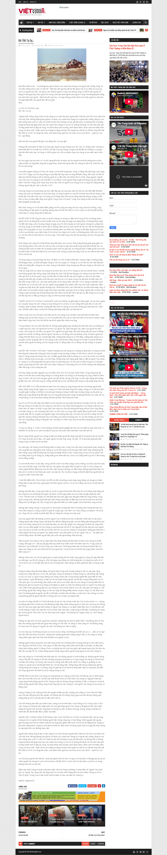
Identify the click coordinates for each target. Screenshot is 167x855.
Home (20, 2)
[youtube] (137, 1)
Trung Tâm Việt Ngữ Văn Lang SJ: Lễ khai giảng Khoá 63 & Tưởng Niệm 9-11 (134, 435)
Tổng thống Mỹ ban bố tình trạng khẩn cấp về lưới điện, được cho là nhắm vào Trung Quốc (128, 408)
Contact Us (33, 2)
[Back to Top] (147, 852)
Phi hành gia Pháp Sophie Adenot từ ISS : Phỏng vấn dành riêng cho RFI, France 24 (128, 389)
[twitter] (144, 1)
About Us (25, 2)
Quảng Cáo (136, 22)
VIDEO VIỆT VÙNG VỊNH (120, 22)
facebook (101, 844)
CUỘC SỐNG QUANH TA (77, 22)
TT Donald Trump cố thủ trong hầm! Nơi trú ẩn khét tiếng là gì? (61, 820)
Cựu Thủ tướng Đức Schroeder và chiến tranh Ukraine (43, 30)
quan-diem (59, 45)
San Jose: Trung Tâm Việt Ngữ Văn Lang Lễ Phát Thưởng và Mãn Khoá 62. (127, 47)
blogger (85, 844)
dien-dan (50, 45)
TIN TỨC (40, 22)
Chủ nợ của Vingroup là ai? (120, 259)
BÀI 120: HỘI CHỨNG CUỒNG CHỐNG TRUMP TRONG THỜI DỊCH (89, 820)
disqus (93, 844)
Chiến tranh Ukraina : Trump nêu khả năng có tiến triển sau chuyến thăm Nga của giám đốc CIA (129, 401)
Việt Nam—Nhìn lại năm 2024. (121, 280)
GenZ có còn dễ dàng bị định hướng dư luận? (126, 254)
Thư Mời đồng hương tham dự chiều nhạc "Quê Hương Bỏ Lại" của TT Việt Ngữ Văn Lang (134, 425)
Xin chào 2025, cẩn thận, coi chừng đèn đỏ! (126, 270)
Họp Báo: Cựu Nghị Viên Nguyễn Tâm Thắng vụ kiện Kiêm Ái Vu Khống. (134, 445)
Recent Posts (119, 420)
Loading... (113, 302)
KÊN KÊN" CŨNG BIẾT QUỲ (29, 821)
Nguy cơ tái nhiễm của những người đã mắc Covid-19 (94, 30)
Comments (138, 420)
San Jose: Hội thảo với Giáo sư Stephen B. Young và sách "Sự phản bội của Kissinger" (133, 455)
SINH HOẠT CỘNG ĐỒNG (57, 22)
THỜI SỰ (29, 22)
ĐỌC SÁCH (105, 22)
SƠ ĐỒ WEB (93, 22)
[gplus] (147, 1)
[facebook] (140, 1)
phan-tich (72, 30)
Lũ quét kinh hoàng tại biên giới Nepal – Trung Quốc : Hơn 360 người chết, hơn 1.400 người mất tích (128, 395)
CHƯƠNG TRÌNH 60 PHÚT (119, 414)
